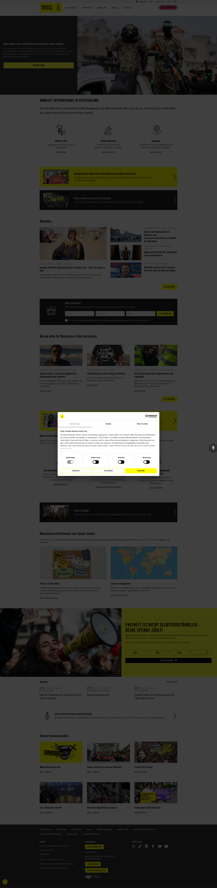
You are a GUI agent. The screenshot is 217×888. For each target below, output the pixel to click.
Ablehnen (76, 471)
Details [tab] (108, 424)
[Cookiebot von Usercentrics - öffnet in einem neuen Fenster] (147, 416)
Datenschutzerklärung (69, 451)
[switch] (96, 462)
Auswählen (108, 471)
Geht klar (141, 471)
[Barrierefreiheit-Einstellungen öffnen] (213, 447)
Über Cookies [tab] (142, 424)
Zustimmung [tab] (75, 424)
